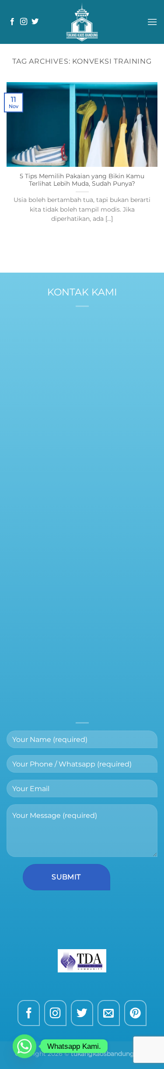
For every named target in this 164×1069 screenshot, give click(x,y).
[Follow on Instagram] (23, 22)
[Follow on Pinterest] (135, 1013)
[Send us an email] (109, 1013)
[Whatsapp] (24, 1046)
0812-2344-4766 (88, 345)
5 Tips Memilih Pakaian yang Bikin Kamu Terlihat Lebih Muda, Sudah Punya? (82, 180)
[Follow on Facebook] (12, 22)
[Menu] (152, 21)
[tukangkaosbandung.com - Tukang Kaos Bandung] (82, 22)
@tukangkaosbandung (100, 368)
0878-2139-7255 (101, 356)
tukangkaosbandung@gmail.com (82, 446)
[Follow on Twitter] (34, 22)
